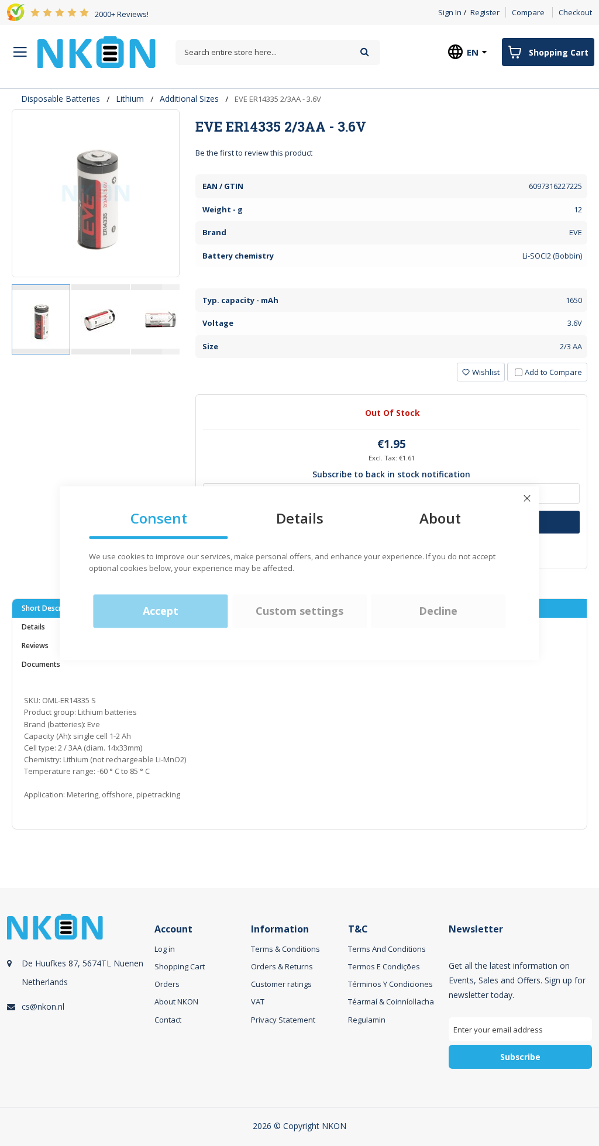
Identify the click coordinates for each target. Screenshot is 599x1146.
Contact (167, 1019)
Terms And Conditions (387, 949)
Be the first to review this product (253, 152)
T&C (358, 929)
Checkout (575, 12)
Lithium (130, 98)
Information (280, 929)
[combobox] (278, 52)
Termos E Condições (384, 966)
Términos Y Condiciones (390, 984)
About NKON (176, 1001)
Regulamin (366, 1019)
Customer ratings (281, 984)
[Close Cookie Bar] (527, 498)
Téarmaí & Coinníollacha (391, 1001)
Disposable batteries (60, 98)
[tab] (391, 126)
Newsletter (476, 929)
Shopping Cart (179, 966)
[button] (101, 319)
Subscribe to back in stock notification (391, 474)
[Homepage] (96, 52)
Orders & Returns (282, 966)
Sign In (450, 12)
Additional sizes (189, 98)
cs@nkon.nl (43, 1006)
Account (173, 929)
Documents (41, 664)
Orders (167, 984)
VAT (257, 1001)
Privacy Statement (283, 1019)
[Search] (364, 51)
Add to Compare (553, 372)
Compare (528, 12)
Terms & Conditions (285, 949)
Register (485, 12)
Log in (164, 949)
